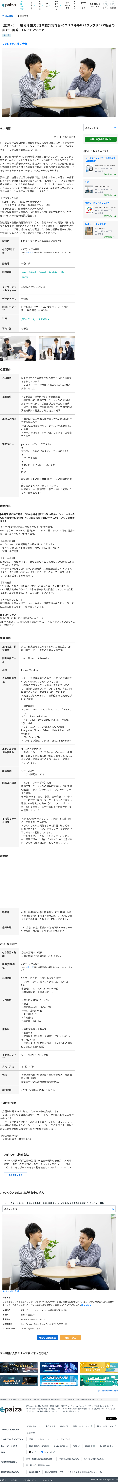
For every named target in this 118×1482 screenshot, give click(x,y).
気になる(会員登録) (47, 1337)
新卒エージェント (105, 1426)
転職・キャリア (22, 5)
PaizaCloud (105, 1445)
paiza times (59, 1445)
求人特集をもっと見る (108, 1390)
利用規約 (14, 1480)
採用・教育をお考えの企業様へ (40, 1458)
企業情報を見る (15, 1175)
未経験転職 (31, 5)
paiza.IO (89, 1445)
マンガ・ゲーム (64, 1439)
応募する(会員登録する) (101, 139)
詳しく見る (86, 1304)
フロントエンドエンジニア (97, 203)
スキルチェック (56, 5)
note (75, 1445)
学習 (47, 5)
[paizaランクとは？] (115, 128)
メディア (74, 5)
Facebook (48, 1452)
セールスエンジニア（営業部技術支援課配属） (100, 160)
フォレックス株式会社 (14, 43)
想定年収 (30, 252)
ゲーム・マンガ (67, 5)
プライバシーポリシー (30, 1480)
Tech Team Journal (38, 1445)
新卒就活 (40, 5)
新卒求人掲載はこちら (94, 1458)
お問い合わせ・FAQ (54, 1471)
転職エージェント (81, 1426)
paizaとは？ (83, 5)
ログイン (106, 8)
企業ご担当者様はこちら (95, 5)
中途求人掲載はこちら (69, 1458)
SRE (87, 182)
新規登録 (113, 8)
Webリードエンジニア (95, 224)
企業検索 (31, 1432)
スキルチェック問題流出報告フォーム (84, 1471)
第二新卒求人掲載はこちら (38, 1465)
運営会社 (3, 1480)
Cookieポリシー (48, 1480)
